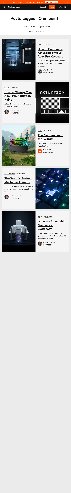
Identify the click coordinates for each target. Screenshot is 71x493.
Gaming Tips (40, 31)
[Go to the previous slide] (3, 2)
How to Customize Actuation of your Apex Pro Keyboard (51, 52)
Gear (48, 27)
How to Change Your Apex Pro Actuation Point (18, 95)
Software (30, 31)
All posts (24, 27)
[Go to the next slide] (68, 2)
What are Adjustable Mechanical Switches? (51, 225)
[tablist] (43, 7)
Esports (41, 27)
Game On (33, 27)
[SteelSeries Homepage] (14, 7)
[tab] (43, 7)
